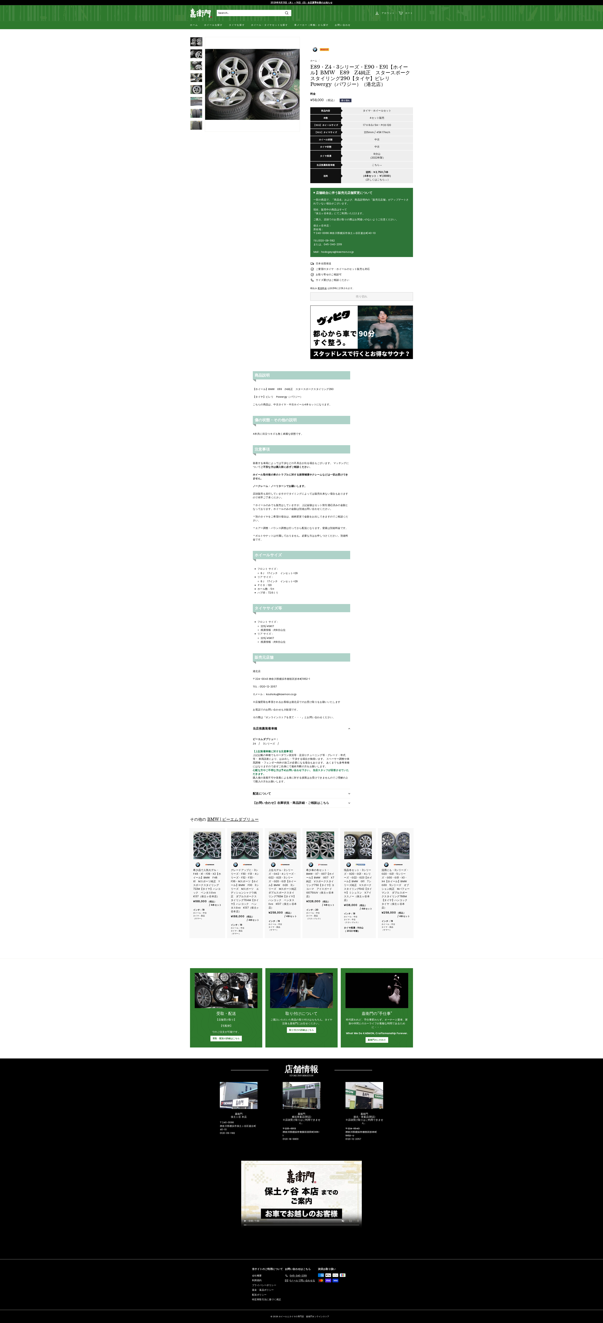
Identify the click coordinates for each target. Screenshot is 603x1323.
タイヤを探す (237, 25)
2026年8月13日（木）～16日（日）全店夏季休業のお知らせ (301, 2)
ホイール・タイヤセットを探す (269, 25)
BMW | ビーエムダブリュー (233, 819)
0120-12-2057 (353, 1139)
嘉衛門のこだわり (377, 1039)
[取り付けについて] (301, 990)
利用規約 (257, 1280)
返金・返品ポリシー (263, 1289)
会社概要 (257, 1275)
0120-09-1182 (227, 1133)
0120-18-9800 (291, 1139)
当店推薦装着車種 (265, 728)
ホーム (194, 25)
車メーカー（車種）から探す (311, 25)
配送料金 (322, 288)
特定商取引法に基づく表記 (266, 1299)
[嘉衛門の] (376, 990)
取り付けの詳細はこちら (301, 1029)
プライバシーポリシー (264, 1285)
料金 (313, 94)
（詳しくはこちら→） (377, 179)
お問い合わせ (343, 25)
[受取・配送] (226, 990)
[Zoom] (252, 84)
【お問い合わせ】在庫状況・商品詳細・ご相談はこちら (291, 803)
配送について (262, 793)
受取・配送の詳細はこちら (226, 1038)
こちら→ (377, 165)
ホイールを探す (213, 25)
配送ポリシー (259, 1294)
